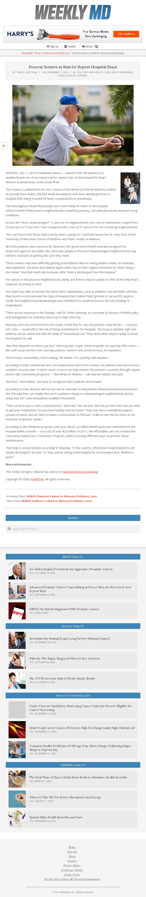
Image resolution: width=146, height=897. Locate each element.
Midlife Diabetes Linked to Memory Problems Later (62, 496)
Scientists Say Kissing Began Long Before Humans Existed (69, 638)
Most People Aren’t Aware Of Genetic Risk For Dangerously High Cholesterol (82, 728)
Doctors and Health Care (93, 72)
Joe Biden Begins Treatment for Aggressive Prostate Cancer (71, 569)
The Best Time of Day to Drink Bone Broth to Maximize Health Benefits (78, 777)
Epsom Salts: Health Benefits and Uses (55, 817)
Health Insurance (122, 72)
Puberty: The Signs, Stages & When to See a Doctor (64, 658)
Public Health (67, 75)
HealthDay (37, 479)
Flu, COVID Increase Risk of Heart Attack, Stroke (62, 678)
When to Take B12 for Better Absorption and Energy (65, 797)
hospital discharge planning (80, 472)
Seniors (82, 75)
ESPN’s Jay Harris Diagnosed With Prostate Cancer (64, 609)
